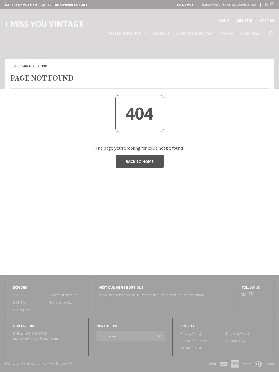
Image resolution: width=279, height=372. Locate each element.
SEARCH (19, 295)
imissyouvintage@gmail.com (35, 338)
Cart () (267, 20)
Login (224, 20)
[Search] (271, 36)
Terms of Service (193, 341)
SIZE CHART (22, 310)
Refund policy (61, 302)
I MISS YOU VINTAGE (44, 24)
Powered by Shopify (56, 364)
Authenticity (234, 341)
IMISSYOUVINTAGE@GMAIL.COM (229, 4)
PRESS (226, 33)
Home (14, 66)
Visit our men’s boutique (121, 287)
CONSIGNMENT (194, 33)
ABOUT (161, 33)
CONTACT (251, 33)
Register (244, 20)
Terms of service (63, 295)
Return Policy (191, 348)
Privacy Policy (191, 333)
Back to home (139, 161)
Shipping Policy (237, 333)
